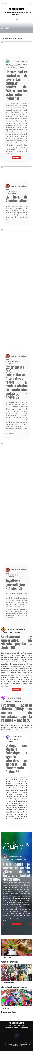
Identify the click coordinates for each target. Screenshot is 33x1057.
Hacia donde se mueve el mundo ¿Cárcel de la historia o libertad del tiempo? (16, 871)
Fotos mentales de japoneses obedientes (14, 986)
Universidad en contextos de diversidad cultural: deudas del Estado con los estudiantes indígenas (17, 85)
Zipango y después (8, 983)
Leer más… (16, 158)
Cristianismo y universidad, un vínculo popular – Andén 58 (16, 642)
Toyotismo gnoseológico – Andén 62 (15, 584)
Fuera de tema (21, 859)
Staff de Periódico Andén (17, 629)
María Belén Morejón (15, 698)
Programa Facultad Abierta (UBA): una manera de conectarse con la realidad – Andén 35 (16, 712)
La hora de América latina (17, 198)
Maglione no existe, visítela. (10, 961)
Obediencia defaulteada (8, 1012)
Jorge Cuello (18, 736)
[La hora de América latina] (16, 176)
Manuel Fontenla (16, 856)
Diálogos (10, 741)
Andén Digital (16, 9)
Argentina (23, 68)
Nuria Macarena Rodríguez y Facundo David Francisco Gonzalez (16, 63)
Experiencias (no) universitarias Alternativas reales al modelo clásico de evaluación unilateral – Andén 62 (17, 382)
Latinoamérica (12, 193)
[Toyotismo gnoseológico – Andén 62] (16, 506)
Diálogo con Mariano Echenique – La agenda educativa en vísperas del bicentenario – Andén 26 (17, 758)
